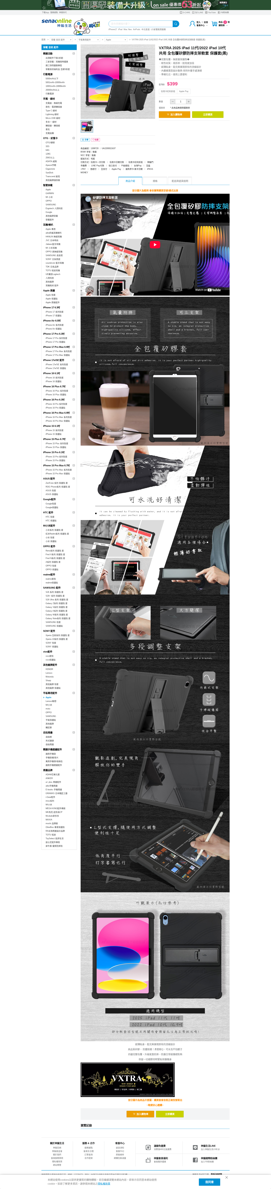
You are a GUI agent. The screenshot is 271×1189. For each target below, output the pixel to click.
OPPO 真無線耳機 (54, 251)
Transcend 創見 (53, 176)
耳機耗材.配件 (52, 285)
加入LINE (199, 12)
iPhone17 (113, 29)
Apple (108, 40)
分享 (86, 140)
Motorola (49, 677)
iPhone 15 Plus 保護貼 (56, 447)
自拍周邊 (48, 732)
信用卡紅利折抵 (168, 91)
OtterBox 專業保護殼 (55, 827)
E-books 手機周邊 (54, 789)
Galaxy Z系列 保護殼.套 (56, 603)
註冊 (206, 22)
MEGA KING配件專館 (55, 808)
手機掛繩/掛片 (52, 757)
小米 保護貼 (51, 541)
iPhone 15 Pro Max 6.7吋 (56, 465)
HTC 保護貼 (51, 520)
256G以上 (50, 157)
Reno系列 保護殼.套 (55, 551)
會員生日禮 (88, 1151)
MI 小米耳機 (51, 248)
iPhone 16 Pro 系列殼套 (56, 404)
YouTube (212, 12)
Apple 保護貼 (52, 298)
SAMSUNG (51, 204)
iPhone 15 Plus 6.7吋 (54, 439)
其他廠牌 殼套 (52, 684)
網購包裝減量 (120, 1158)
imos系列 (50, 801)
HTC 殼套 (50, 517)
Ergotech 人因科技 (54, 208)
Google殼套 (51, 503)
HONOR (49, 669)
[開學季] (135, 5)
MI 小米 (49, 197)
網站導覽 (57, 1165)
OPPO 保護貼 (52, 569)
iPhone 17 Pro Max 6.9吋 (56, 347)
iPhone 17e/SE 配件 (53, 360)
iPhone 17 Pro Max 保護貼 (58, 355)
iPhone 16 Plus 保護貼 (56, 394)
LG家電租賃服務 (158, 29)
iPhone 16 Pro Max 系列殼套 (59, 417)
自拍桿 (49, 737)
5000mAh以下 (52, 78)
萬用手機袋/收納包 (54, 761)
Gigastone (50, 169)
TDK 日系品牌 (52, 267)
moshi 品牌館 (52, 823)
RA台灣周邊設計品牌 (55, 831)
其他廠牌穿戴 (52, 216)
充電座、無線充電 (54, 103)
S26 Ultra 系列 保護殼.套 (57, 599)
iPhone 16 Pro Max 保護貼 (58, 421)
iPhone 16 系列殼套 (55, 377)
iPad (120, 29)
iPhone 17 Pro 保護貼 (55, 342)
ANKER (49, 778)
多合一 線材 (51, 122)
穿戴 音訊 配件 (58, 40)
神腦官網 (57, 1148)
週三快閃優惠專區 (54, 65)
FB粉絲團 (224, 12)
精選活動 (48, 53)
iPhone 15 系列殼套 (55, 430)
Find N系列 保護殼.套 (55, 558)
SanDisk (49, 172)
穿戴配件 (50, 219)
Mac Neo (128, 29)
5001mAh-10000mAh (55, 82)
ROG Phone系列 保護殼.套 (58, 487)
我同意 (209, 1182)
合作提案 (89, 1158)
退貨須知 (120, 1148)
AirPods (136, 29)
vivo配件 (47, 651)
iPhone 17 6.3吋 (51, 307)
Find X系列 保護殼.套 (55, 554)
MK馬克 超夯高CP (54, 812)
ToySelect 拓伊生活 (55, 838)
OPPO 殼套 (51, 566)
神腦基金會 (57, 1151)
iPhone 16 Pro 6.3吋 (54, 399)
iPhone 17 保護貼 (53, 315)
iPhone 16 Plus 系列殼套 (57, 391)
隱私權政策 (57, 1161)
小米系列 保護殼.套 (54, 530)
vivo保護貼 (51, 660)
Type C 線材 (51, 110)
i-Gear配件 (50, 797)
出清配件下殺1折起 (54, 58)
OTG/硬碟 (50, 142)
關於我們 (57, 1154)
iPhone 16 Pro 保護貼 (55, 408)
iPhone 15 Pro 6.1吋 (54, 452)
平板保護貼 (51, 720)
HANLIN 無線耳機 (54, 236)
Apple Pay (184, 91)
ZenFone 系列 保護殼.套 (57, 483)
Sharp (48, 680)
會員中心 (201, 25)
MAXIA (49, 819)
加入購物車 (176, 114)
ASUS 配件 (49, 478)
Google (49, 212)
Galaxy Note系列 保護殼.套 (58, 618)
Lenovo (49, 673)
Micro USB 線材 (53, 118)
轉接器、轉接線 (53, 125)
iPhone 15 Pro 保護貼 (55, 460)
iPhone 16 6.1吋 (51, 373)
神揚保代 (63, 12)
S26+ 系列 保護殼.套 (55, 596)
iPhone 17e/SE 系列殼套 (57, 364)
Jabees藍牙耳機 (53, 244)
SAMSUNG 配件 (52, 587)
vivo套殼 (49, 656)
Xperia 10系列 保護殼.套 (57, 639)
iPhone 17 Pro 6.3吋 (54, 333)
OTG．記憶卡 (50, 138)
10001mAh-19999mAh (56, 86)
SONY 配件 (49, 631)
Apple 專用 (51, 229)
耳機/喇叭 (48, 224)
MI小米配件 (49, 525)
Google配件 (49, 499)
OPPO (49, 201)
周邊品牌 (48, 770)
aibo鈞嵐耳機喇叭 (54, 233)
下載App (45, 12)
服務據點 (54, 12)
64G (47, 150)
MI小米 (49, 705)
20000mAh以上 (52, 90)
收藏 (96, 140)
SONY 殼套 (51, 643)
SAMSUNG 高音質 (54, 255)
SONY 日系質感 (53, 259)
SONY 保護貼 (52, 646)
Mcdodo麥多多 (52, 816)
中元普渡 (145, 29)
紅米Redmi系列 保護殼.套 (57, 534)
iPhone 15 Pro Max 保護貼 (58, 473)
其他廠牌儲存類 (53, 180)
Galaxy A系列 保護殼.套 (56, 611)
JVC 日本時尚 (52, 240)
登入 (199, 22)
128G (48, 154)
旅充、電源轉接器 (54, 107)
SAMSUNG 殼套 (53, 622)
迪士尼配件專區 (53, 842)
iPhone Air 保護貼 (54, 329)
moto (48, 709)
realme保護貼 (52, 582)
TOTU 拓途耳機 (53, 270)
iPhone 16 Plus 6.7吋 (54, 386)
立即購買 (208, 114)
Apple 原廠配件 (53, 302)
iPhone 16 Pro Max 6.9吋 (56, 412)
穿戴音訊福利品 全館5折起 (58, 69)
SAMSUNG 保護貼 (54, 626)
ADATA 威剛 (51, 161)
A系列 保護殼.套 (53, 562)
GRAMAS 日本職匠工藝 (56, 793)
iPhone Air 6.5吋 (52, 320)
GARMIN (50, 193)
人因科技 (50, 278)
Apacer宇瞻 (51, 165)
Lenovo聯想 (51, 701)
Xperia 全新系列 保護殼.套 (58, 635)
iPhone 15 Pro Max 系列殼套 (59, 470)
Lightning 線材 (52, 114)
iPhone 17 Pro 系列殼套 (56, 338)
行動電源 (48, 74)
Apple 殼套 (51, 295)
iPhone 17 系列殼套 (55, 312)
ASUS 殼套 (51, 490)
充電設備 (50, 133)
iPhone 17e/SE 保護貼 (56, 368)
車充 (48, 129)
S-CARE (186, 12)
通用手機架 (51, 754)
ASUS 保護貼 (52, 494)
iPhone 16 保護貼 (53, 381)
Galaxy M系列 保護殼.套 (57, 614)
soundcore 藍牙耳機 (55, 263)
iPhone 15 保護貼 (53, 434)
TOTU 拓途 (51, 835)
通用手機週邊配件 (54, 765)
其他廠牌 (50, 282)
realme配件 (49, 574)
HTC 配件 (48, 512)
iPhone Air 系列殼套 (55, 325)
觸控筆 (49, 727)
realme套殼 (51, 579)
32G (47, 146)
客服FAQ (120, 1151)
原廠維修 (120, 1154)
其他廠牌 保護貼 (53, 688)
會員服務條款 (57, 1158)
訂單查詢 (89, 1154)
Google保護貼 (52, 507)
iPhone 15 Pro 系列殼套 (56, 456)
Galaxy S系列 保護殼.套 (57, 607)
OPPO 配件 (49, 546)
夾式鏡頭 (50, 740)
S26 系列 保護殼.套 (54, 592)
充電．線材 (49, 98)
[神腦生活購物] (71, 25)
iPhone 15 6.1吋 (51, 426)
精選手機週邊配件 (52, 749)
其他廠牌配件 (50, 664)
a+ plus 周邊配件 (53, 782)
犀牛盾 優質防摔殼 (54, 846)
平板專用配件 (85, 40)
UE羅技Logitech (53, 274)
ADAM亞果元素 (53, 774)
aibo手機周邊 (52, 786)
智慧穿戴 (48, 185)
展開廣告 (223, 3)
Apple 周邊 (49, 290)
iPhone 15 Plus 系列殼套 (57, 443)
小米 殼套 (50, 537)
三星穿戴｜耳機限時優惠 (57, 62)
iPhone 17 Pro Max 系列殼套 (59, 351)
